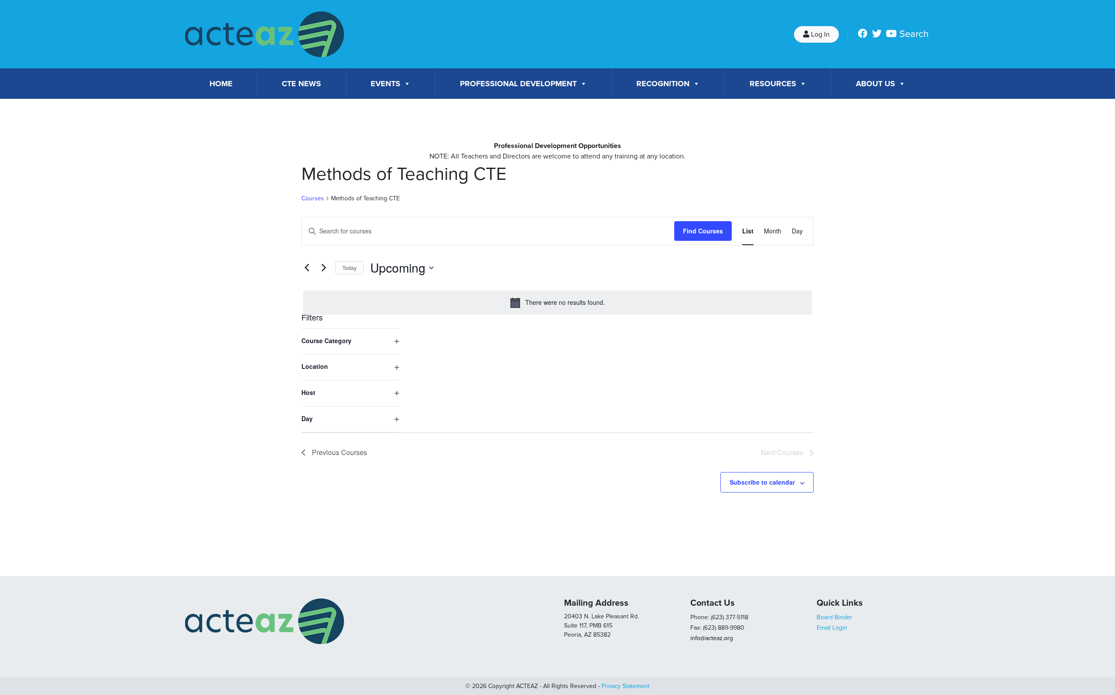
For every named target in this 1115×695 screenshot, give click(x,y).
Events (385, 83)
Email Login (832, 627)
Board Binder (834, 617)
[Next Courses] (323, 268)
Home (221, 83)
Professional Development (518, 83)
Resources (773, 83)
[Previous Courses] (306, 268)
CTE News (301, 83)
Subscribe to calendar (762, 482)
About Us (875, 83)
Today (349, 267)
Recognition (662, 83)
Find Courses (703, 230)
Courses (312, 198)
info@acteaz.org (711, 638)
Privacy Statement (625, 686)
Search (914, 34)
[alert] (557, 302)
